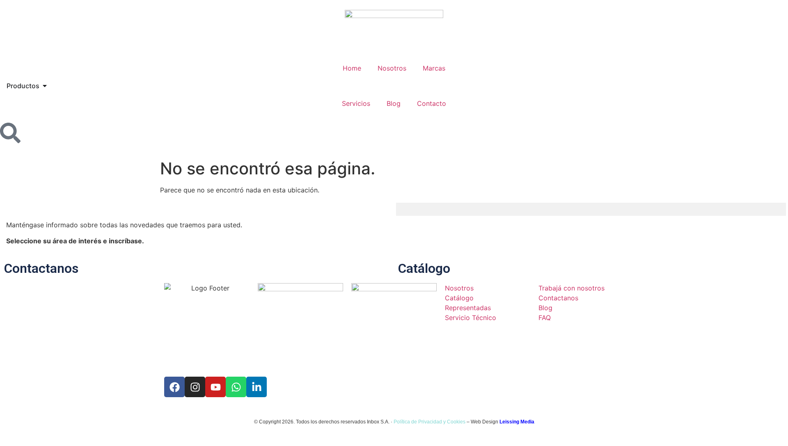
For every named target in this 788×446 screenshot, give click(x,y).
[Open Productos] (44, 86)
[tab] (413, 209)
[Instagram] (195, 387)
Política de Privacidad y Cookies (429, 422)
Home (352, 68)
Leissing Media (516, 422)
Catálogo (424, 268)
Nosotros (392, 68)
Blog (394, 103)
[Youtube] (215, 387)
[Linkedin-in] (256, 387)
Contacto (431, 103)
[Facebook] (174, 387)
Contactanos (41, 268)
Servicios (356, 103)
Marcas (434, 68)
